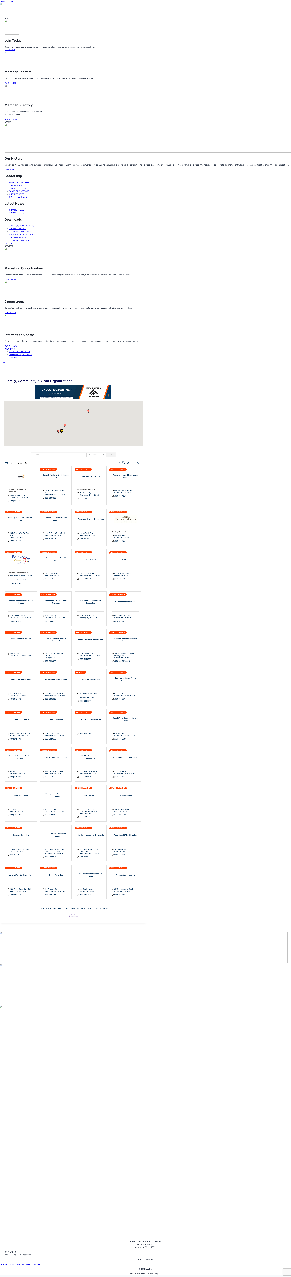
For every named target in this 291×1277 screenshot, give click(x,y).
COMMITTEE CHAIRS (18, 188)
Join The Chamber (102, 908)
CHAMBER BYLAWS (17, 229)
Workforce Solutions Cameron (19, 572)
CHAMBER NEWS (16, 210)
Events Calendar (70, 908)
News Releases (58, 908)
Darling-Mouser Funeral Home (123, 532)
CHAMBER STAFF (16, 185)
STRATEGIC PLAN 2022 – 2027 (22, 226)
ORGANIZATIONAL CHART (20, 231)
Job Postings (81, 908)
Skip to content (6, 1)
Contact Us (90, 908)
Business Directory (45, 908)
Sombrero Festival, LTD (86, 489)
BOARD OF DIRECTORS (19, 182)
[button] (88, 411)
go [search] (111, 454)
